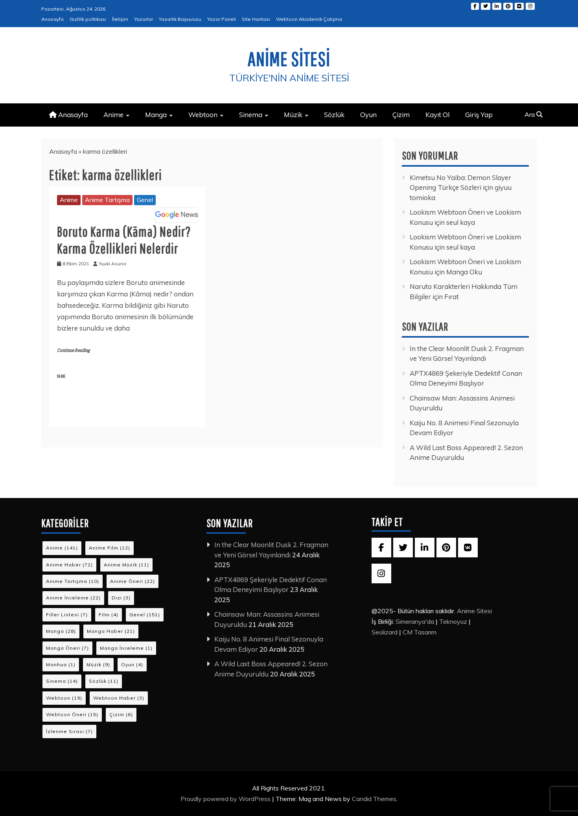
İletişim (120, 19)
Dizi (121, 598)
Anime (113, 114)
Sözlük (334, 114)
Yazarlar (143, 19)
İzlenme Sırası (69, 731)
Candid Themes (374, 799)
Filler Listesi (67, 615)
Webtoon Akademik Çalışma (309, 19)
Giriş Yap (479, 114)
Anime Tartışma (107, 200)
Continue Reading (73, 350)
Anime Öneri (132, 581)
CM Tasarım (419, 632)
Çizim (401, 114)
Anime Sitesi (289, 58)
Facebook (475, 6)
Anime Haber (69, 565)
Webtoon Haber (118, 698)
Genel (145, 200)
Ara (530, 114)
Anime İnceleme (73, 598)
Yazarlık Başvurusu (180, 19)
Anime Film (109, 548)
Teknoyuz (453, 621)
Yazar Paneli (221, 19)
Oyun (368, 114)
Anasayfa (52, 19)
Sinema (250, 114)
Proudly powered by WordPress (226, 799)
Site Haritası (256, 19)
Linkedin (496, 6)
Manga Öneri (67, 648)
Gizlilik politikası (88, 19)
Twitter (485, 6)
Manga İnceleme (126, 648)
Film (108, 615)
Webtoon (202, 114)
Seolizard (385, 632)
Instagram (530, 6)
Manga (156, 114)
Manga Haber (111, 631)
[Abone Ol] (176, 215)
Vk (519, 6)
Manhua (60, 664)
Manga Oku (464, 272)
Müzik (293, 114)
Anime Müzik (126, 565)
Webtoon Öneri (72, 714)
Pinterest (508, 6)
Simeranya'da (415, 621)
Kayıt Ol (437, 114)
